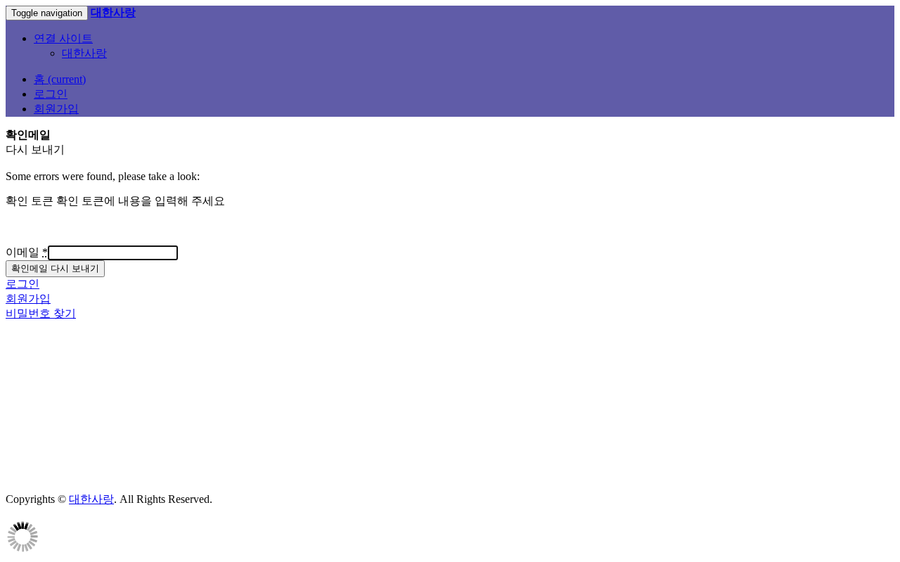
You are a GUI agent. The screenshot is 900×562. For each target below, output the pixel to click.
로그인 (51, 94)
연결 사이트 (63, 38)
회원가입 (56, 109)
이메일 (27, 252)
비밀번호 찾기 (41, 313)
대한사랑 (84, 53)
